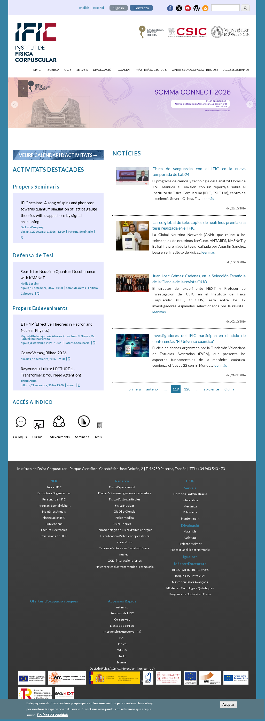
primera (135, 389)
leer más (207, 198)
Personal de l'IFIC (54, 499)
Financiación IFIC (54, 517)
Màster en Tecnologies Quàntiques (190, 588)
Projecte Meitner (190, 543)
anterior (152, 389)
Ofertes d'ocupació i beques (195, 70)
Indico (122, 644)
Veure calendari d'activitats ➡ (58, 155)
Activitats (190, 537)
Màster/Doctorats (151, 70)
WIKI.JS (122, 650)
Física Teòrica (122, 524)
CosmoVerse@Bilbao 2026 (44, 352)
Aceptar (228, 705)
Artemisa (122, 607)
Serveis (82, 70)
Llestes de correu (122, 625)
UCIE (67, 70)
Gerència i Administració (190, 494)
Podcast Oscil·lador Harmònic (190, 549)
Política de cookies (52, 715)
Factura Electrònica (54, 529)
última (229, 389)
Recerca (52, 70)
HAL (122, 637)
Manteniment (190, 518)
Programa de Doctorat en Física (190, 594)
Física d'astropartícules (125, 499)
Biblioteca (190, 512)
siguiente (211, 389)
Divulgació (102, 70)
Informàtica (190, 500)
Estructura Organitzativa (54, 493)
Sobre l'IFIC (53, 487)
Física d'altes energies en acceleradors (124, 493)
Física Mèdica (124, 517)
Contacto (141, 8)
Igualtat (124, 70)
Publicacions (54, 524)
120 (187, 389)
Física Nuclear (124, 505)
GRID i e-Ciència (125, 511)
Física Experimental (122, 487)
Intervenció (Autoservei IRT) (122, 631)
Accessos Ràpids (236, 70)
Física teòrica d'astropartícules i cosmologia (125, 566)
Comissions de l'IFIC (54, 536)
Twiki (122, 656)
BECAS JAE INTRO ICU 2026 (190, 569)
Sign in (118, 8)
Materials (190, 531)
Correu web (122, 619)
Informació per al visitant (54, 505)
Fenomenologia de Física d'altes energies (124, 529)
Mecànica (190, 506)
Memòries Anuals (54, 511)
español (98, 8)
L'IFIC (37, 70)
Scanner (122, 662)
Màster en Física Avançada (190, 582)
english (84, 8)
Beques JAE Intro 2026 (190, 575)
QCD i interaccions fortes (125, 560)
